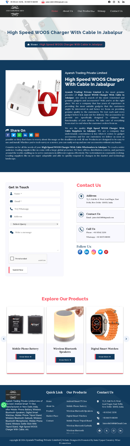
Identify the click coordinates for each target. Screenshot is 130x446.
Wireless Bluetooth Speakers (65, 350)
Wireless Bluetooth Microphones (75, 432)
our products (85, 11)
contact (50, 421)
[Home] (15, 11)
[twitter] (119, 2)
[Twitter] (100, 251)
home (55, 11)
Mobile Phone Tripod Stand (79, 421)
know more (25, 357)
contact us (116, 11)
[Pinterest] (106, 251)
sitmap (101, 11)
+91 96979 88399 (31, 2)
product (49, 411)
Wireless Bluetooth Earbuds (79, 425)
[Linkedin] (87, 251)
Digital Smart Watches (104, 348)
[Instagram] (93, 251)
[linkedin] (123, 2)
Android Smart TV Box (77, 401)
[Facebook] (80, 251)
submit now (18, 270)
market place (52, 416)
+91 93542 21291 (16, 2)
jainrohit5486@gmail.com (57, 2)
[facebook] (109, 2)
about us (68, 11)
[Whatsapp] (4, 404)
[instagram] (114, 2)
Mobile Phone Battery (25, 348)
